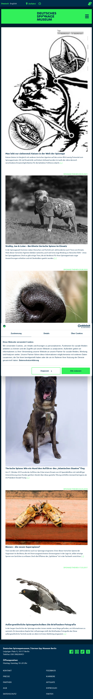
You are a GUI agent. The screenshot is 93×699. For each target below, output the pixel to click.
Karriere (50, 676)
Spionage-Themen (71, 174)
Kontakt (7, 670)
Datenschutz (9, 693)
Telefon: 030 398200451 (13, 654)
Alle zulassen (75, 371)
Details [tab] (47, 333)
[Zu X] (88, 652)
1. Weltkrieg (63, 33)
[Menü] (87, 16)
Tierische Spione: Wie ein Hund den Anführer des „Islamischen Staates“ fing (45, 468)
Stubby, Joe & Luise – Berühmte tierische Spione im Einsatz (36, 246)
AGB (5, 688)
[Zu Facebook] (71, 652)
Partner (7, 682)
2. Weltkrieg (77, 33)
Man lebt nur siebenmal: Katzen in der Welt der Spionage (35, 153)
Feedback (51, 670)
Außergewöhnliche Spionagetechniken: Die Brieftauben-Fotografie (40, 624)
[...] (61, 163)
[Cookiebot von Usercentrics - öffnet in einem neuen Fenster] (79, 326)
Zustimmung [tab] (16, 333)
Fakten (49, 693)
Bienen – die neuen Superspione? (22, 546)
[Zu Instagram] (77, 652)
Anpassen (44, 371)
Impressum (51, 688)
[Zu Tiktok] (82, 652)
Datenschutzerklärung (29, 360)
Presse (6, 676)
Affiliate (50, 682)
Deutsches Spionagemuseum (46, 16)
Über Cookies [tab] (77, 333)
